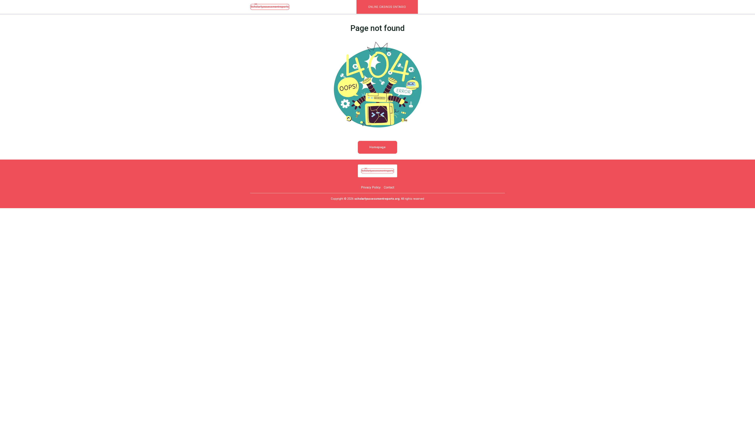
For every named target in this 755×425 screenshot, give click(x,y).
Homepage (377, 147)
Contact (389, 187)
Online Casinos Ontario (387, 6)
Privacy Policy (371, 187)
